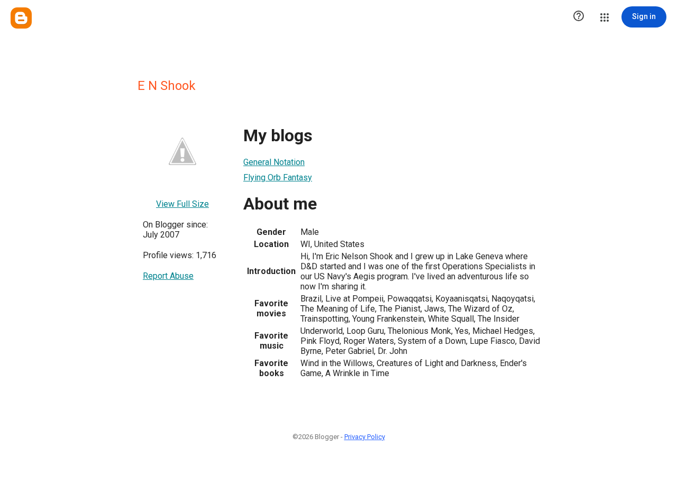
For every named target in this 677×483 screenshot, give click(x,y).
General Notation (274, 162)
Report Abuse (168, 276)
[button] (578, 17)
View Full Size (182, 204)
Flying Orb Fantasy (277, 177)
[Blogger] (21, 18)
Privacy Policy (364, 437)
